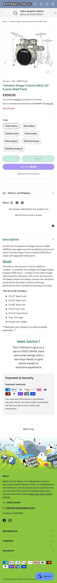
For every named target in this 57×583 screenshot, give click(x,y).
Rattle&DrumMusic (16, 579)
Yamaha (6, 81)
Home (5, 21)
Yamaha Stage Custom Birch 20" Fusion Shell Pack (28, 21)
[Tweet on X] (11, 202)
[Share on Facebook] (17, 202)
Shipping (17, 99)
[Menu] (53, 4)
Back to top (28, 429)
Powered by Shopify (31, 579)
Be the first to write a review (28, 215)
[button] (47, 4)
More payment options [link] (28, 173)
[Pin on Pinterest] (22, 202)
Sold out (38, 158)
